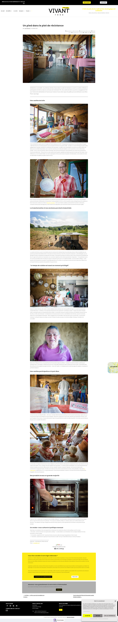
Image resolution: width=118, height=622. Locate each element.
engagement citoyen (77, 32)
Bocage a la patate (51, 202)
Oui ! (60, 609)
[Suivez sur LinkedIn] (60, 15)
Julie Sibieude (27, 28)
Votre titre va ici (14, 610)
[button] (115, 601)
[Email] (61, 549)
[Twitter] (57, 549)
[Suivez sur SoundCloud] (63, 15)
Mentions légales (70, 617)
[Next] (85, 230)
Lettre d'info (103, 2)
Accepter (87, 615)
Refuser (98, 615)
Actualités (8, 11)
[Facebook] (55, 549)
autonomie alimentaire (85, 31)
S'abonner (59, 589)
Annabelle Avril (36, 543)
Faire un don (75, 576)
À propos (21, 11)
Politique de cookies (93, 618)
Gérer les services (86, 611)
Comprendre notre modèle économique (43, 576)
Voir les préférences (109, 615)
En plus (27, 11)
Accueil (2, 11)
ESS (84, 32)
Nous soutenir (87, 2)
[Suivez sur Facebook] (55, 15)
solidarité (93, 32)
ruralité (88, 32)
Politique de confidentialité (103, 618)
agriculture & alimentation (72, 31)
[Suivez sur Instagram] (58, 15)
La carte (15, 11)
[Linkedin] (63, 549)
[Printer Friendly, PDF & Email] (59, 545)
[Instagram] (59, 549)
